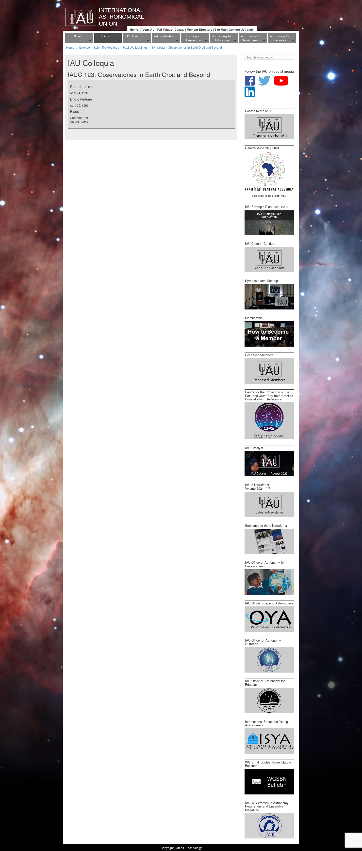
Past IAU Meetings (135, 47)
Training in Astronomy (193, 38)
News (77, 36)
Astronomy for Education (222, 38)
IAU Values (164, 29)
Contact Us (237, 29)
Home (134, 29)
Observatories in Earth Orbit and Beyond (195, 47)
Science (106, 36)
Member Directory (199, 29)
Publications (135, 36)
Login (250, 29)
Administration (164, 36)
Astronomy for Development (251, 38)
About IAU (147, 29)
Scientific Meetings (106, 47)
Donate (179, 29)
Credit (180, 848)
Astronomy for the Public (280, 38)
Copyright (167, 848)
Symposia (158, 47)
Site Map (220, 29)
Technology (194, 848)
